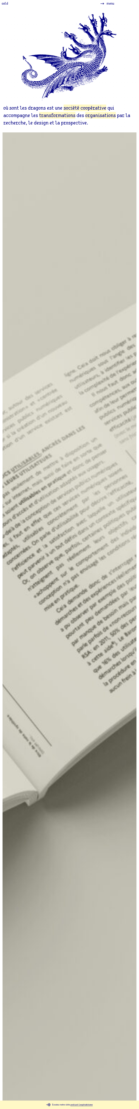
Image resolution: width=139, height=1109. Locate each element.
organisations (100, 115)
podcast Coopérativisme (82, 1105)
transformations (57, 115)
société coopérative (85, 108)
